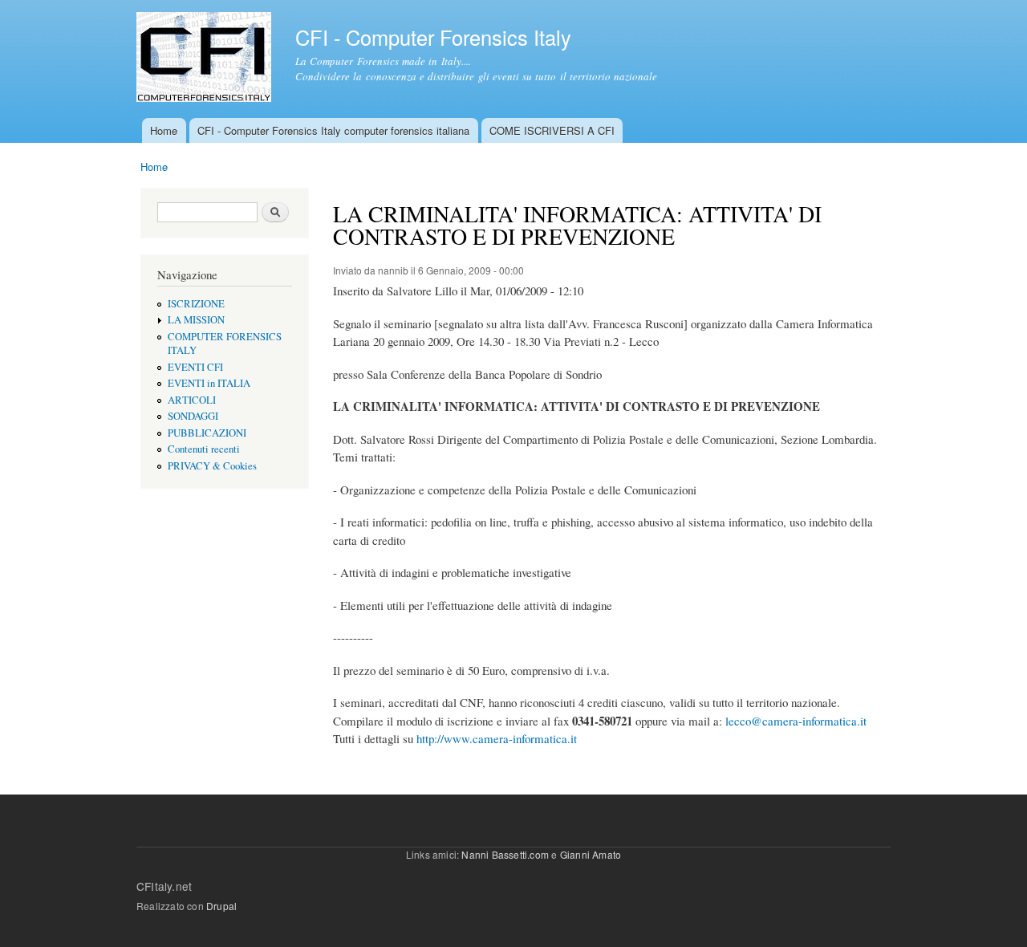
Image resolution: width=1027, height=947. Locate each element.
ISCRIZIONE (196, 304)
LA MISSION (196, 320)
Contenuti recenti (204, 449)
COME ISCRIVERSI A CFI (552, 130)
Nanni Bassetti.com (505, 854)
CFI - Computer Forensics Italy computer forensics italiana (333, 130)
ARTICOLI (192, 400)
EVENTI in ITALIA (209, 383)
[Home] (205, 59)
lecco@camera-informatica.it (796, 721)
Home (163, 130)
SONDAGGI (193, 416)
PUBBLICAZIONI (207, 433)
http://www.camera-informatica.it (496, 738)
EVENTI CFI (195, 367)
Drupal (221, 905)
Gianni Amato (590, 854)
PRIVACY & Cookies (212, 466)
